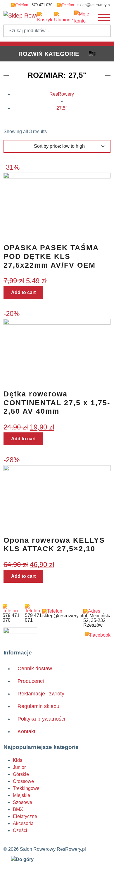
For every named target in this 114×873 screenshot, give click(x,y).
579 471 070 (41, 5)
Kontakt (26, 731)
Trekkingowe (26, 788)
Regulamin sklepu (38, 706)
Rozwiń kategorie (48, 54)
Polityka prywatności (41, 719)
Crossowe (23, 781)
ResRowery (61, 94)
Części (20, 830)
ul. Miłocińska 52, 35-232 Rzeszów (97, 620)
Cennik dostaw (35, 668)
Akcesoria (23, 823)
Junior (19, 767)
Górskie (21, 774)
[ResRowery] (20, 633)
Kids (17, 760)
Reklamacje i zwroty (41, 694)
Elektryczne (25, 816)
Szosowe (22, 802)
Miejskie (21, 795)
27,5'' (61, 108)
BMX (18, 809)
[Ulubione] (64, 17)
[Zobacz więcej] (97, 635)
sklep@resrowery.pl (93, 5)
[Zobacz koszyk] (45, 17)
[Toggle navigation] (104, 17)
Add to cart (23, 292)
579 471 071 (33, 618)
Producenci (31, 681)
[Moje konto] (86, 18)
